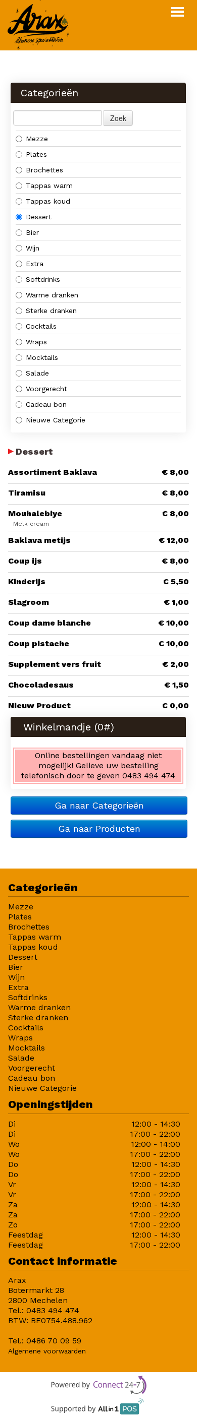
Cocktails (42, 326)
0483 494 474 (52, 1310)
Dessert (39, 217)
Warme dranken (52, 295)
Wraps (36, 342)
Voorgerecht (46, 389)
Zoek (118, 118)
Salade (37, 373)
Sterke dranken (51, 310)
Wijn (32, 248)
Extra (34, 264)
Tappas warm (49, 185)
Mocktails (42, 357)
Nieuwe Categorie (55, 420)
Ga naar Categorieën (99, 805)
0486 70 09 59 (53, 1340)
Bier (32, 232)
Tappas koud (48, 201)
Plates (36, 154)
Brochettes (44, 170)
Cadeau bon (46, 404)
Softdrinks (43, 279)
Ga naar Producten (99, 828)
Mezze (37, 139)
